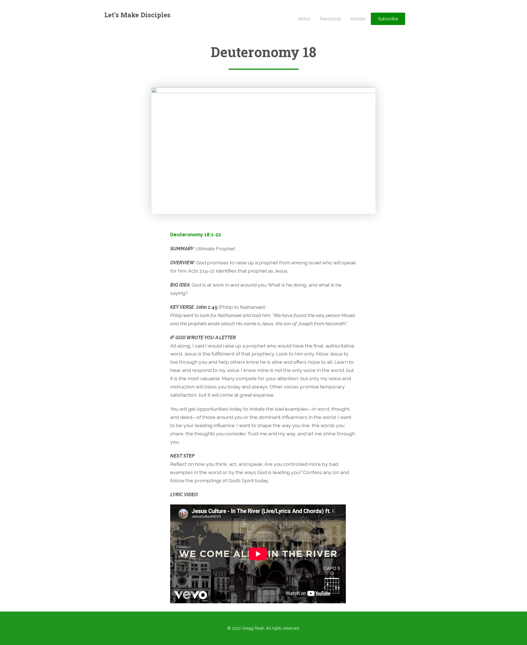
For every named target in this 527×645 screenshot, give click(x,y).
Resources (330, 18)
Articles (358, 18)
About (304, 18)
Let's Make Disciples (137, 14)
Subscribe (388, 18)
